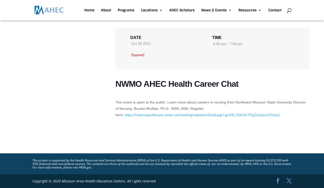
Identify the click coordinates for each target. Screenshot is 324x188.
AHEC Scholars (182, 10)
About (106, 10)
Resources (247, 10)
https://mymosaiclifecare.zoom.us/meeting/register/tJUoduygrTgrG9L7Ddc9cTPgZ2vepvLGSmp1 (202, 115)
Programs (126, 10)
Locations (149, 10)
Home (89, 10)
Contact (274, 10)
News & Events (214, 10)
